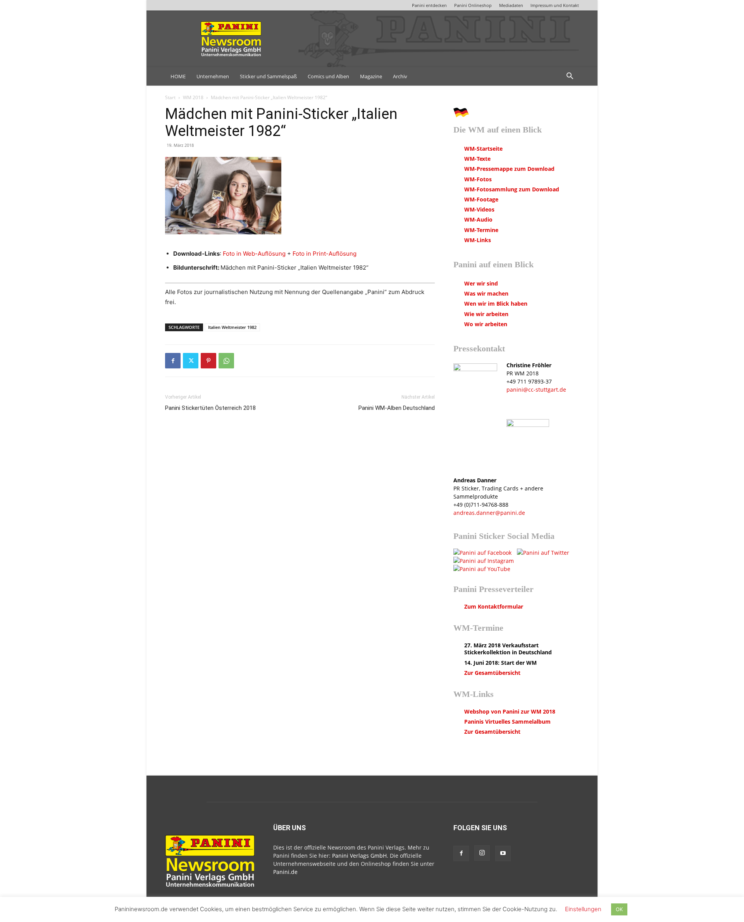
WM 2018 (193, 97)
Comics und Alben (328, 76)
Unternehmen (212, 76)
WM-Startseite (483, 148)
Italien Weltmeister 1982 (232, 327)
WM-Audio (478, 219)
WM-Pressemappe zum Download (509, 168)
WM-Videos (479, 209)
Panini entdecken (429, 5)
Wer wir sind (481, 283)
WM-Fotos (478, 179)
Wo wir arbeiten (485, 324)
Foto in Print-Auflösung (324, 253)
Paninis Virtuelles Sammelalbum (507, 721)
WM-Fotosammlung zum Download (511, 189)
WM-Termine (481, 230)
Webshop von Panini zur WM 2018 (509, 711)
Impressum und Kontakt (554, 5)
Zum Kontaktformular (493, 606)
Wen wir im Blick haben (495, 303)
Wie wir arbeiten (486, 314)
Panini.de (285, 872)
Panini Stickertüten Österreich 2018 (210, 407)
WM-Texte (477, 158)
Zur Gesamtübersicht (492, 672)
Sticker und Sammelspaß (268, 76)
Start (170, 97)
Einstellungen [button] (583, 909)
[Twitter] (190, 360)
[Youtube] (503, 853)
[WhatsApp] (226, 360)
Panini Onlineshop (473, 5)
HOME (178, 76)
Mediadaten (511, 5)
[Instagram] (482, 853)
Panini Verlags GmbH (359, 855)
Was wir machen (486, 293)
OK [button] (619, 909)
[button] (569, 77)
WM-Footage (481, 199)
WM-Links (477, 240)
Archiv (400, 76)
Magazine (371, 76)
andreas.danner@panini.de (489, 512)
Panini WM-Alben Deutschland (396, 407)
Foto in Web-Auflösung (254, 253)
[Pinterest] (208, 360)
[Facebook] (173, 360)
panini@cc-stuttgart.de (536, 389)
